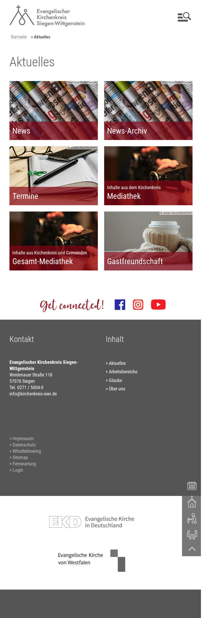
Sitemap (20, 457)
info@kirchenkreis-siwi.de (33, 393)
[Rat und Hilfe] (192, 534)
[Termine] (192, 485)
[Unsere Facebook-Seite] (120, 304)
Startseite (19, 36)
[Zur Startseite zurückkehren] (47, 6)
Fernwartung (24, 463)
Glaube (115, 380)
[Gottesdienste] (192, 501)
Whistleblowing (27, 451)
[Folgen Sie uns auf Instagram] (138, 304)
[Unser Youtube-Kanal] (158, 304)
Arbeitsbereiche (123, 371)
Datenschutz (24, 445)
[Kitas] (192, 518)
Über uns (117, 388)
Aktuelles (117, 363)
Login (18, 470)
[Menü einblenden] (183, 17)
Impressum (23, 438)
